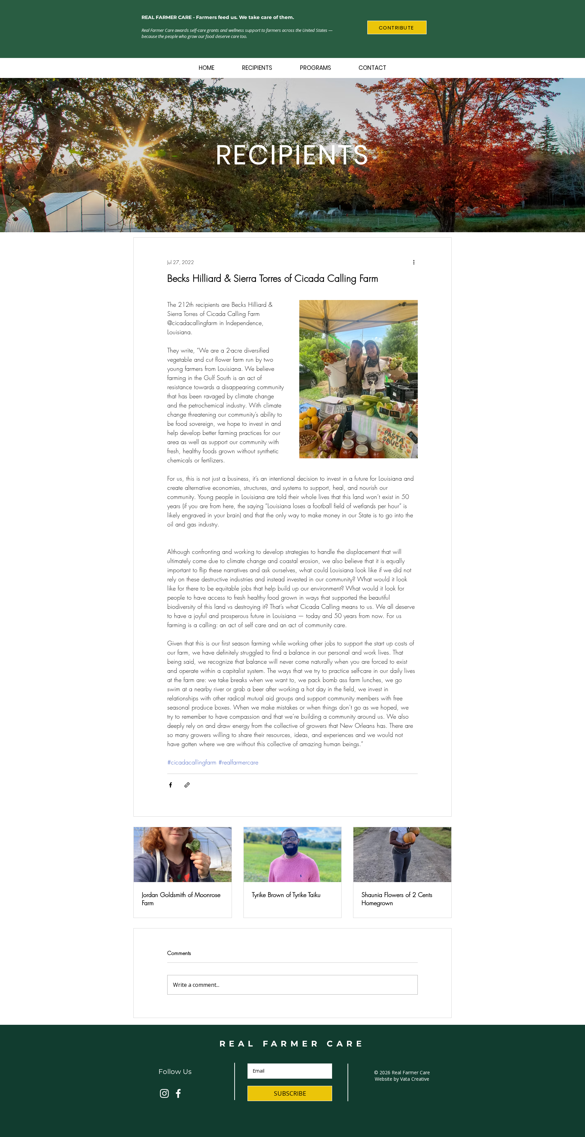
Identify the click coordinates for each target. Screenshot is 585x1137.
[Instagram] (164, 1093)
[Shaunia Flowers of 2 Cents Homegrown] (402, 854)
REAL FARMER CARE (292, 1044)
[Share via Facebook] (170, 785)
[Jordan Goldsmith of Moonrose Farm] (183, 854)
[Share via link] (187, 785)
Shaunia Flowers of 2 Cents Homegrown (397, 899)
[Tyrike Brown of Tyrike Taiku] (293, 854)
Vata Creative (414, 1079)
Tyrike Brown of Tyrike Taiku (286, 895)
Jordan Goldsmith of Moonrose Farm (181, 899)
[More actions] (414, 262)
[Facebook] (178, 1093)
